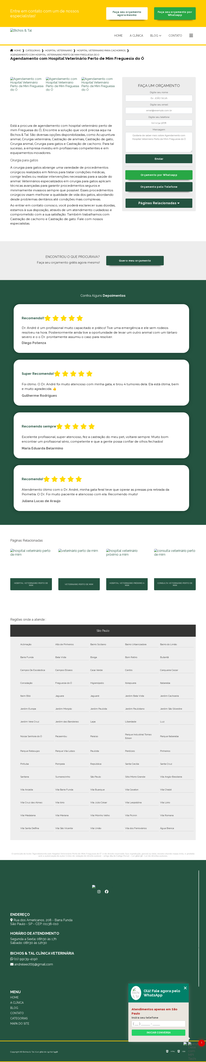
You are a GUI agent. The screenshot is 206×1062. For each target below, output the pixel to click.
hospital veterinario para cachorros (101, 50)
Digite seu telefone (158, 117)
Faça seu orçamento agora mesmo (127, 13)
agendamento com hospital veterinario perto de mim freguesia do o (54, 54)
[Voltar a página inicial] (21, 36)
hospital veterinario (58, 50)
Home (118, 35)
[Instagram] (99, 892)
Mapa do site (19, 1023)
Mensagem (159, 129)
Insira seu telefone (145, 1017)
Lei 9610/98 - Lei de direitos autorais (149, 856)
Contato (175, 35)
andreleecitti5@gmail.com (33, 964)
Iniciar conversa (159, 1032)
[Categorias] (191, 36)
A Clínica (136, 35)
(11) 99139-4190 (25, 959)
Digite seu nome (159, 92)
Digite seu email (159, 104)
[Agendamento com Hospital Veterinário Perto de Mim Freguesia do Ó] (27, 94)
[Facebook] (107, 892)
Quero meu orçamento (135, 260)
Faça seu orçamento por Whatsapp (175, 13)
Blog (154, 35)
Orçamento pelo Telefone (159, 186)
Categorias (33, 50)
